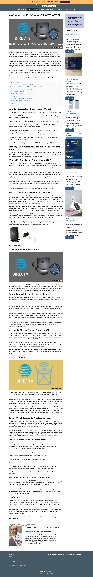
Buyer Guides (22, 9)
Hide (18, 82)
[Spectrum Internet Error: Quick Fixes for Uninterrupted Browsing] (73, 64)
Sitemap (11, 564)
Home (10, 560)
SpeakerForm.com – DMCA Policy (17, 565)
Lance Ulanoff (29, 531)
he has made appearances (47, 542)
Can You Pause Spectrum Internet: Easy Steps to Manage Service (73, 113)
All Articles (12, 556)
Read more (70, 51)
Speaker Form (49, 5)
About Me (11, 554)
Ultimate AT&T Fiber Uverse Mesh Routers (21, 525)
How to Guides (33, 9)
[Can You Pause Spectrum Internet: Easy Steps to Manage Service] (73, 105)
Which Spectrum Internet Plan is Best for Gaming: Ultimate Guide (73, 172)
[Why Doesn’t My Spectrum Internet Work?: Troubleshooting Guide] (73, 203)
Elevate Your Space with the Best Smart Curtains (22, 524)
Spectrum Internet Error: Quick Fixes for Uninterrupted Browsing (73, 79)
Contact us (11, 558)
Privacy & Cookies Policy (15, 562)
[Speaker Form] (39, 6)
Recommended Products (47, 9)
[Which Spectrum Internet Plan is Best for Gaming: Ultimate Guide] (73, 150)
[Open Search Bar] (74, 9)
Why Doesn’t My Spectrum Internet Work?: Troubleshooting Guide (72, 220)
